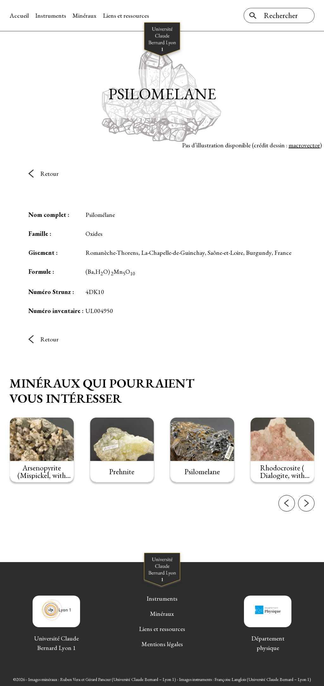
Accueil (19, 15)
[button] (286, 503)
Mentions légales (162, 644)
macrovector (304, 145)
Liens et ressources (126, 15)
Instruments (50, 15)
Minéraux (84, 15)
